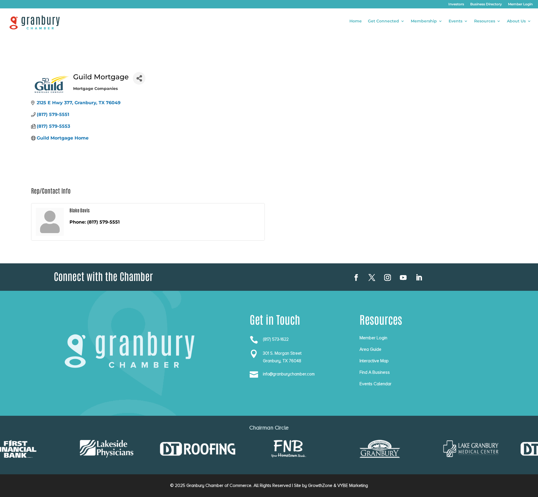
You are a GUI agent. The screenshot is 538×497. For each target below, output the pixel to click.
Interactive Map (374, 361)
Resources (484, 21)
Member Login (520, 4)
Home (355, 21)
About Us (516, 21)
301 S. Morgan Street (282, 353)
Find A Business (375, 372)
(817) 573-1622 (276, 339)
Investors (456, 4)
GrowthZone (320, 485)
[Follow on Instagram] (387, 277)
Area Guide (370, 349)
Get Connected (383, 21)
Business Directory (486, 4)
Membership (424, 21)
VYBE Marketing (352, 485)
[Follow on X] (372, 277)
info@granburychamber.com (289, 374)
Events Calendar (375, 384)
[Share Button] (139, 78)
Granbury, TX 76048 (282, 360)
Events (455, 21)
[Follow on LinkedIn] (419, 277)
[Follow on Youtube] (403, 277)
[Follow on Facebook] (356, 277)
